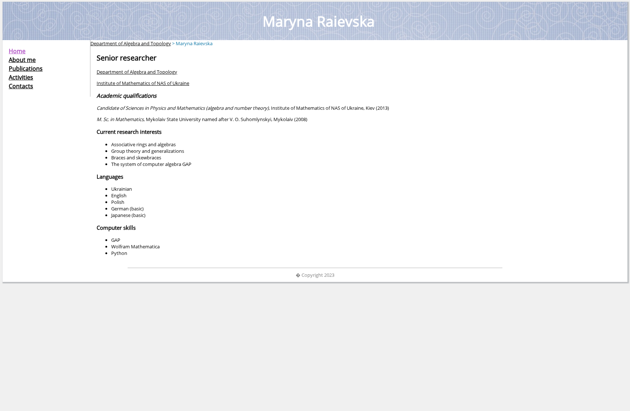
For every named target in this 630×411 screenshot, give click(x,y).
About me (22, 60)
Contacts (21, 86)
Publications (26, 69)
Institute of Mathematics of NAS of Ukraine (143, 83)
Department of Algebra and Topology (130, 43)
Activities (21, 77)
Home (17, 51)
